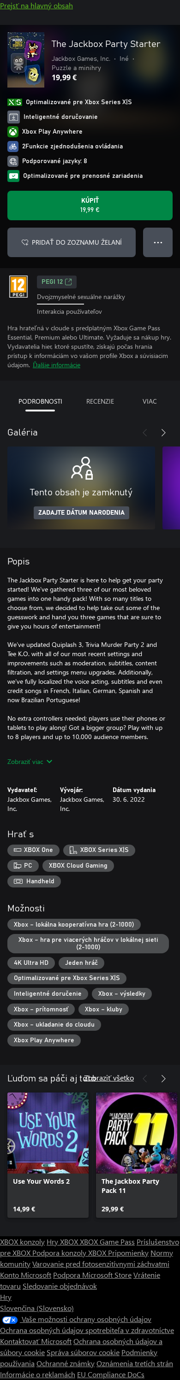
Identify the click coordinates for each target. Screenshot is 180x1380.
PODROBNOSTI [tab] (40, 401)
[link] (48, 1155)
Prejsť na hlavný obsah (36, 5)
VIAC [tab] (150, 401)
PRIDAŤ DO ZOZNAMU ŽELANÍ (77, 242)
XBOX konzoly (22, 1241)
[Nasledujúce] (163, 432)
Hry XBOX (63, 1241)
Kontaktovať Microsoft (36, 1341)
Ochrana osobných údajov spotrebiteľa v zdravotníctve (87, 1330)
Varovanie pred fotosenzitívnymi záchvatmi (100, 1263)
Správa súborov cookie (83, 1352)
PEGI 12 (52, 282)
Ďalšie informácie (56, 364)
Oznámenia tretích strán (134, 1363)
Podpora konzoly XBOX (70, 1252)
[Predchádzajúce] (145, 432)
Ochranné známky (65, 1363)
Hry (6, 1297)
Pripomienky (128, 1252)
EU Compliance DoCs (110, 1374)
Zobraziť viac (25, 761)
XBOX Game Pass (107, 1241)
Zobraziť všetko (109, 1077)
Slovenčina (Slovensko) (37, 1308)
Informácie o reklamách (37, 1374)
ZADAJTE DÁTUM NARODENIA (81, 513)
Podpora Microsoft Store (92, 1275)
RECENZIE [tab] (100, 401)
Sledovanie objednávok (60, 1286)
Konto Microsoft (25, 1275)
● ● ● (158, 242)
